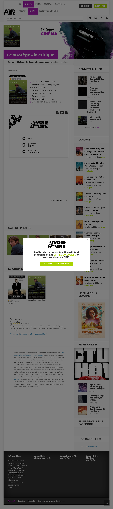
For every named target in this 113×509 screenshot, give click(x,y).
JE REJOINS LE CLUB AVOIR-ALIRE (56, 264)
